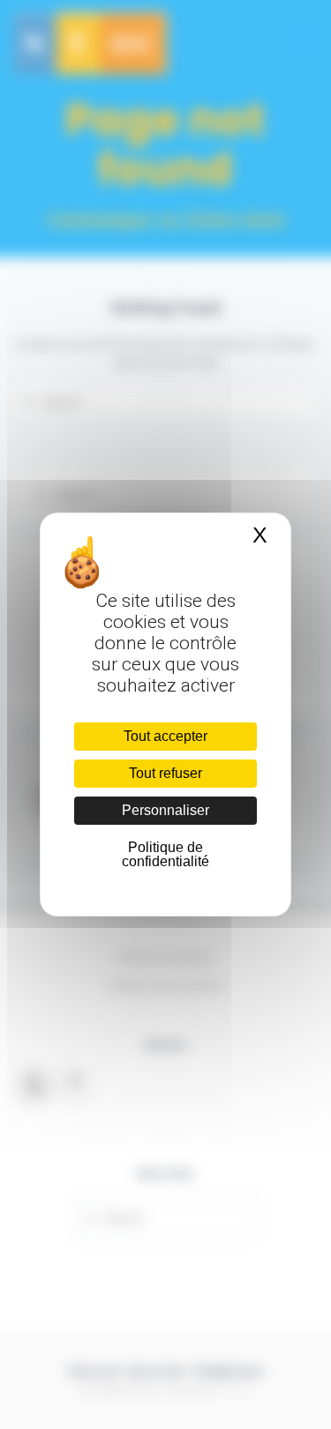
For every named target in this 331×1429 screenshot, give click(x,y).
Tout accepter (165, 736)
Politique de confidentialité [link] (165, 854)
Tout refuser (165, 773)
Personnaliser (165, 810)
